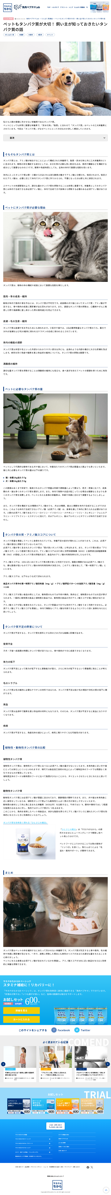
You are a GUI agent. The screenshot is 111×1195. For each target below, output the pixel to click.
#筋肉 (40, 35)
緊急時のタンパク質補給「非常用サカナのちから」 (28, 1156)
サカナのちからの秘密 (21, 1134)
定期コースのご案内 (64, 1146)
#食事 (31, 35)
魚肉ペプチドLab (32, 19)
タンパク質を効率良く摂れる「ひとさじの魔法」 (25, 822)
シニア (71, 7)
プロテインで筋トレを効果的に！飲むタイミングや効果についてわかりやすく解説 (90, 1074)
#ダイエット (27, 1078)
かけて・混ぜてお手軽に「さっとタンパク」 (27, 1152)
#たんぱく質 (9, 35)
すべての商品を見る (64, 1134)
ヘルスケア (55, 7)
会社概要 (27, 1167)
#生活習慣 (20, 1078)
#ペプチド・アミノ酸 (98, 1078)
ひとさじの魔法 (69, 829)
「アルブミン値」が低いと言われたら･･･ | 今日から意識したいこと (53, 1074)
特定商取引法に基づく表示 (56, 1167)
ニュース (45, 1167)
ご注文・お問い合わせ (55, 1126)
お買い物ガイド (63, 1150)
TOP (49, 7)
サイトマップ (68, 1167)
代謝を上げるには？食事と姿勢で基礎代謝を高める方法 (19, 1074)
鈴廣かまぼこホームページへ (54, 1176)
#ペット (50, 35)
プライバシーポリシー (36, 1167)
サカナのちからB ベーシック (23, 1139)
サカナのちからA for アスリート (24, 1143)
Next (108, 1064)
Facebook (64, 1030)
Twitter (85, 1030)
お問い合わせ (76, 1167)
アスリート (64, 7)
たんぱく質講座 (79, 7)
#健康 (21, 35)
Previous (3, 1064)
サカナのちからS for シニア (23, 1147)
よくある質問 (62, 1142)
